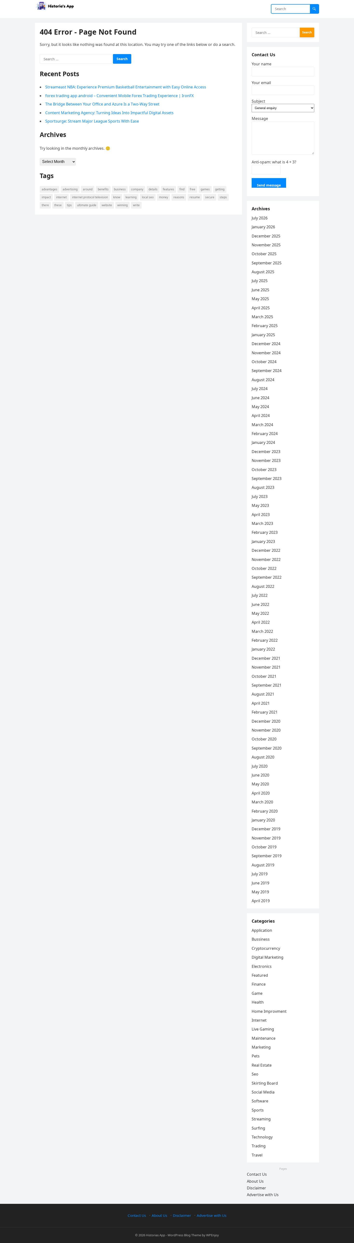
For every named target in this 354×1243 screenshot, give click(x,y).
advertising (70, 189)
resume (195, 197)
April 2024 (261, 415)
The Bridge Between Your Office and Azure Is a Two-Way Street (102, 104)
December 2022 (266, 550)
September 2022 (267, 577)
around (87, 189)
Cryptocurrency (266, 948)
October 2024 (264, 361)
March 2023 (262, 523)
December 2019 (266, 829)
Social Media (263, 1092)
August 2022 (263, 586)
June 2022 (260, 604)
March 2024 (262, 424)
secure (209, 197)
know (116, 197)
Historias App (155, 1235)
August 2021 (263, 694)
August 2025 (263, 271)
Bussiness (261, 939)
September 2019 (267, 855)
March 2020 (262, 802)
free (192, 189)
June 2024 (260, 397)
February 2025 (265, 325)
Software (260, 1101)
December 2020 (266, 721)
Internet (61, 197)
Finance (259, 984)
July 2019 (260, 873)
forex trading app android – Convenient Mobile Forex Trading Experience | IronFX (119, 95)
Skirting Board (265, 1083)
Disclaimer (256, 1188)
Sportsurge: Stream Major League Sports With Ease (92, 121)
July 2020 (260, 766)
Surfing (258, 1128)
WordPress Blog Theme (184, 1235)
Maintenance (263, 1038)
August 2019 (263, 865)
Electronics (262, 966)
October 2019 (264, 847)
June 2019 (260, 883)
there (45, 205)
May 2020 (260, 784)
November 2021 (266, 667)
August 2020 (263, 757)
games (205, 189)
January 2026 (263, 227)
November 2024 (266, 352)
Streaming (261, 1119)
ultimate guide (86, 205)
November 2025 (266, 245)
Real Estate (262, 1065)
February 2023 (265, 532)
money (163, 197)
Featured (260, 975)
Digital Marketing (267, 957)
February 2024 (265, 433)
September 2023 (267, 478)
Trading (259, 1146)
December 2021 (266, 658)
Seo (255, 1074)
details (153, 189)
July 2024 (260, 388)
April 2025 (261, 308)
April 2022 (261, 622)
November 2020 (266, 730)
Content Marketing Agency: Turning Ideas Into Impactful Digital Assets (109, 112)
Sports (258, 1110)
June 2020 (260, 775)
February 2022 (265, 640)
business (120, 189)
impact (46, 197)
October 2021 (264, 676)
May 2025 (260, 298)
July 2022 (260, 595)
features (168, 189)
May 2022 (260, 613)
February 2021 (265, 712)
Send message (269, 185)
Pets (256, 1056)
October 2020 (264, 739)
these (58, 205)
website (107, 205)
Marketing (261, 1047)
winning (122, 205)
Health (258, 1002)
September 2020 (267, 748)
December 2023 (266, 451)
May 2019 (260, 892)
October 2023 (264, 469)
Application (262, 930)
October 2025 (264, 253)
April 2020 (261, 793)
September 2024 (267, 370)
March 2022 (262, 631)
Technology (262, 1137)
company (137, 189)
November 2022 (266, 559)
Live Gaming (263, 1029)
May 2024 (260, 406)
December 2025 (266, 236)
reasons (178, 197)
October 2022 (264, 568)
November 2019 (266, 838)
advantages (49, 189)
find (181, 189)
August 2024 (263, 379)
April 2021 (261, 703)
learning (131, 197)
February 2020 (265, 811)
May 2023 (260, 505)
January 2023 (263, 541)
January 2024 (263, 442)
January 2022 (263, 649)
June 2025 (260, 289)
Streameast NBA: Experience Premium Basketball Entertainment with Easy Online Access (125, 87)
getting (219, 189)
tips (69, 205)
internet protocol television (90, 197)
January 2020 (263, 820)
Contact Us (257, 1174)
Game (257, 993)
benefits (103, 189)
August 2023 (263, 487)
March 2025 (262, 316)
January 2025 (263, 334)
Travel (257, 1155)
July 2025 (260, 280)
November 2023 (266, 460)
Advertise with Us (263, 1194)
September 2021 (267, 685)
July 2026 (260, 218)
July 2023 (260, 496)
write (136, 205)
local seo (148, 197)
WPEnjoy (212, 1235)
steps (223, 197)
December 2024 (266, 343)
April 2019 (261, 900)
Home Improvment (269, 1011)
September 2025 (267, 263)
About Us (255, 1181)
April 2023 (261, 514)
